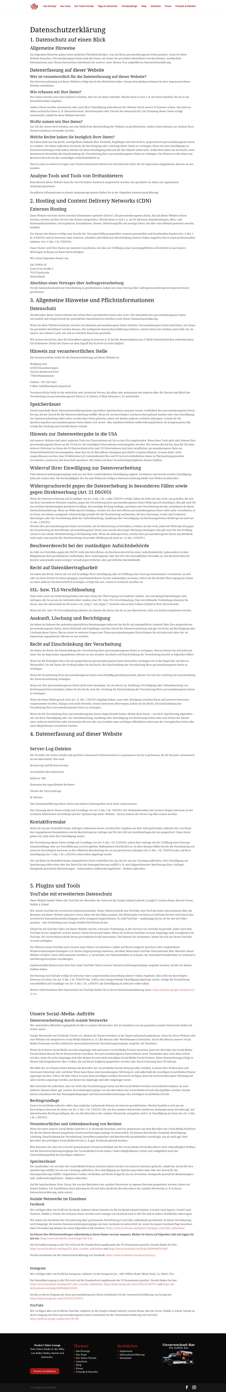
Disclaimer (126, 1357)
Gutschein (156, 6)
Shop (144, 6)
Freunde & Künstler (185, 6)
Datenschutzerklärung (132, 1354)
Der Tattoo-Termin (84, 6)
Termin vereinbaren (44, 1371)
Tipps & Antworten (107, 6)
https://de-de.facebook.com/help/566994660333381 (138, 1248)
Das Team (65, 6)
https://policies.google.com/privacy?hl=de (54, 1318)
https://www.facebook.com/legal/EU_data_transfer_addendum (66, 1248)
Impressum (126, 1351)
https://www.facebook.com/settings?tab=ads (66, 1238)
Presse (168, 6)
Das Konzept (49, 6)
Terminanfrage (129, 6)
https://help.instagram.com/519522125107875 (130, 1284)
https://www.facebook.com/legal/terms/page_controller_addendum (145, 1228)
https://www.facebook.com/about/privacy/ (130, 1255)
